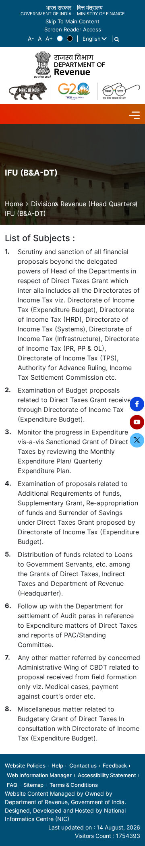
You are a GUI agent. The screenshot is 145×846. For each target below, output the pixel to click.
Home (14, 204)
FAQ (12, 785)
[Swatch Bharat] (121, 91)
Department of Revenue (36, 801)
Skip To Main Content (72, 22)
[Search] (116, 39)
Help (57, 765)
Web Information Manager (39, 775)
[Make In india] (28, 91)
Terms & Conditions (74, 785)
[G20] (74, 91)
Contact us (83, 765)
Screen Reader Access (72, 30)
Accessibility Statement (107, 775)
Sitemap (33, 785)
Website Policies (25, 765)
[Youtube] (137, 422)
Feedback (115, 765)
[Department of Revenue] (72, 65)
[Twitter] (137, 440)
